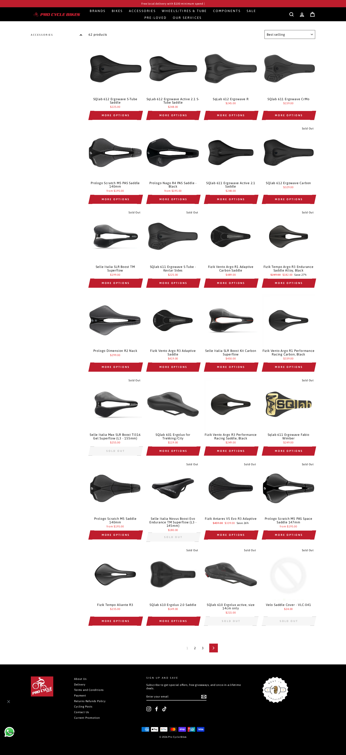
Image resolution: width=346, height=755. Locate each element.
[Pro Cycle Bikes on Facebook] (156, 709)
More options (116, 115)
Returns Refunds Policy (90, 701)
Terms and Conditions (89, 689)
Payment (80, 695)
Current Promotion (87, 717)
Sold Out (115, 450)
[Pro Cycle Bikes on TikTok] (164, 709)
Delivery (79, 684)
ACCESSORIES (42, 34)
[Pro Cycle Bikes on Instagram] (148, 709)
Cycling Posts (83, 706)
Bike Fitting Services (27, 740)
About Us (80, 678)
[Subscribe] (203, 696)
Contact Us (81, 712)
